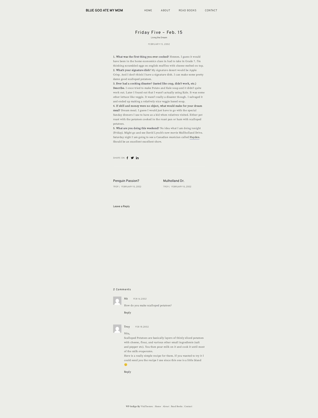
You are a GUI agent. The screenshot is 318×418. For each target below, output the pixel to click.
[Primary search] (228, 10)
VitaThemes (147, 406)
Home (148, 10)
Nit (126, 298)
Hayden (194, 137)
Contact (211, 10)
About (165, 10)
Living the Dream (159, 37)
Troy (116, 187)
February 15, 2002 (159, 44)
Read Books (187, 10)
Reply (127, 312)
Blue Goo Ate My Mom (104, 10)
